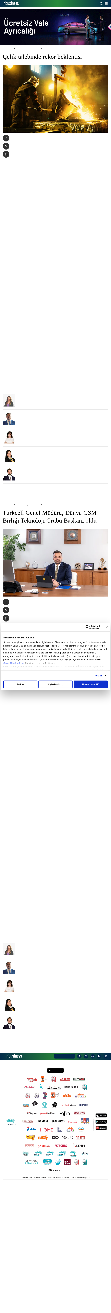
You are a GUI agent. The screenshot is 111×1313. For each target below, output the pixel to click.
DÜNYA (64, 1202)
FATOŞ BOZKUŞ (27, 442)
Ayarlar (98, 675)
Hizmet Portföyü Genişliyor (33, 446)
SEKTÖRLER (19, 49)
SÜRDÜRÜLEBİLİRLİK (52, 1202)
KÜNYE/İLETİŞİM (65, 1194)
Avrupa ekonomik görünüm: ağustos (37, 465)
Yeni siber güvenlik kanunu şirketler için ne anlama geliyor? (50, 502)
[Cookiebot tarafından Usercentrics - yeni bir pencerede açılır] (87, 627)
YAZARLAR (78, 1202)
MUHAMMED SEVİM (29, 516)
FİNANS (16, 1202)
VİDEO (86, 1202)
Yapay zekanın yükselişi (31, 520)
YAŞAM (70, 1202)
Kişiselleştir (54, 684)
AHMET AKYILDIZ (28, 460)
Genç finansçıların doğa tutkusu (35, 483)
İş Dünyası (31, 49)
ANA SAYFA (7, 49)
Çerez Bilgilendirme (14, 663)
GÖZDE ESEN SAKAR (30, 497)
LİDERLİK (23, 1202)
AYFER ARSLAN (27, 479)
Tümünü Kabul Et (90, 684)
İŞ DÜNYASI (7, 1202)
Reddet (20, 684)
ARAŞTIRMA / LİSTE (35, 1202)
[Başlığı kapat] (107, 627)
